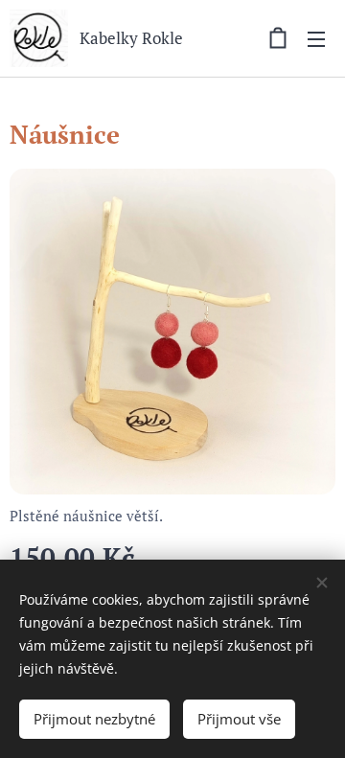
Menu (316, 38)
